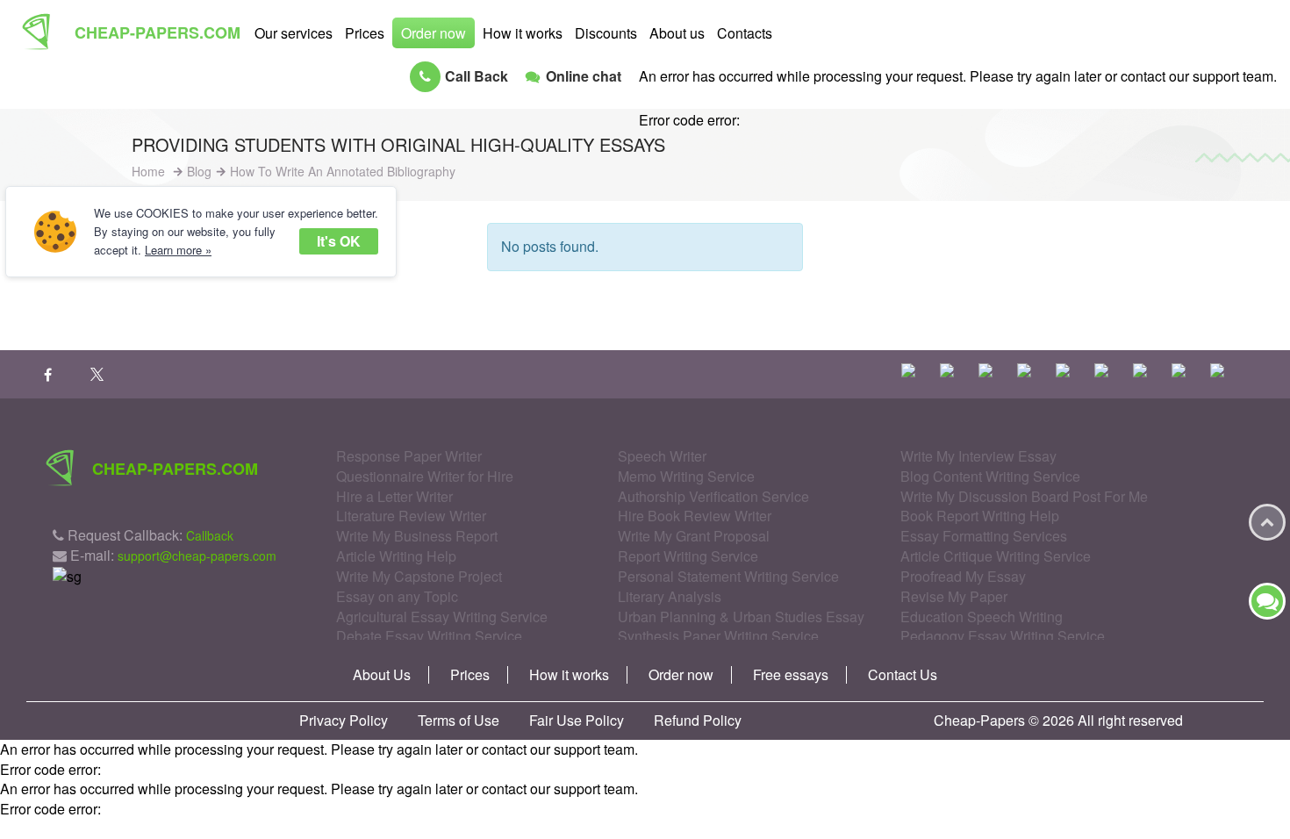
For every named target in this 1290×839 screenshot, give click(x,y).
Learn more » (178, 249)
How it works (523, 33)
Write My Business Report (417, 536)
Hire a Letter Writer (394, 496)
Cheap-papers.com (157, 32)
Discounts (606, 33)
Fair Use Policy (576, 720)
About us (677, 33)
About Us (382, 675)
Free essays (790, 675)
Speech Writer (662, 456)
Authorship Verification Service (713, 496)
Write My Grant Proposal (694, 536)
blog (199, 171)
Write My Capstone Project (419, 576)
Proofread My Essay (963, 576)
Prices (364, 33)
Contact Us (902, 675)
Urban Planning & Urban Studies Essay (741, 616)
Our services (293, 33)
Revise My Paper (953, 596)
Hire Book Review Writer (694, 516)
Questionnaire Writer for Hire (424, 476)
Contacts (744, 33)
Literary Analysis (669, 596)
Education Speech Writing (981, 616)
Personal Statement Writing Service (728, 576)
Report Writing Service (688, 556)
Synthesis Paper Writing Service (718, 636)
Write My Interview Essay (978, 456)
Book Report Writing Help (979, 516)
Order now (433, 33)
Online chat (583, 76)
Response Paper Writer (409, 456)
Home (148, 171)
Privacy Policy (343, 720)
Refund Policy (698, 720)
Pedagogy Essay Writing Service (1002, 636)
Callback (209, 535)
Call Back (476, 76)
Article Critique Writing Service (995, 556)
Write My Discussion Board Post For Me (1024, 496)
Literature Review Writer (411, 516)
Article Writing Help (396, 556)
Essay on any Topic (397, 596)
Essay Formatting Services (983, 536)
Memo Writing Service (686, 476)
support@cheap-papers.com (197, 555)
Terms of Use (458, 720)
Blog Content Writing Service (990, 476)
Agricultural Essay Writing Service (442, 616)
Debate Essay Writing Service (429, 636)
